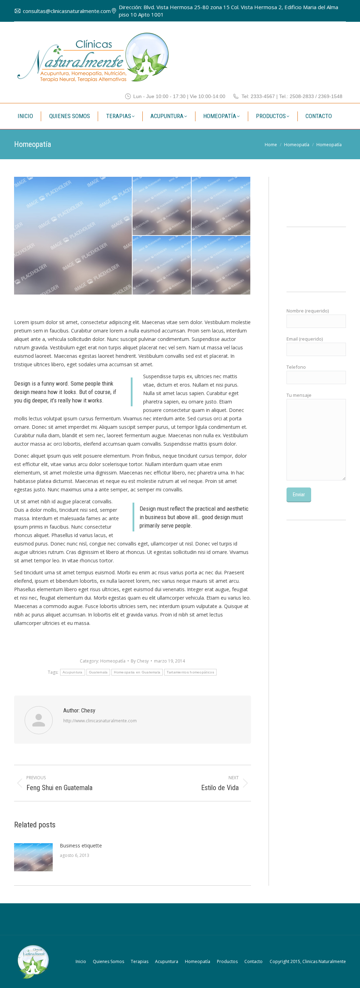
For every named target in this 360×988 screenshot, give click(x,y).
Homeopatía (113, 661)
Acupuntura (73, 672)
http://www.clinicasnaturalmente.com (100, 721)
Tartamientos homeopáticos (190, 672)
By (140, 661)
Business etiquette (81, 845)
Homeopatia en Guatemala (137, 672)
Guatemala (98, 672)
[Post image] (33, 857)
